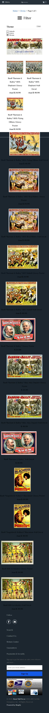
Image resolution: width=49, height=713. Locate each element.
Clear (39, 26)
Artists (11, 33)
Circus (11, 35)
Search (10, 630)
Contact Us (11, 636)
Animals (12, 31)
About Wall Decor (19, 699)
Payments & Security (16, 654)
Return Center (13, 642)
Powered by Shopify (14, 705)
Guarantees (12, 648)
